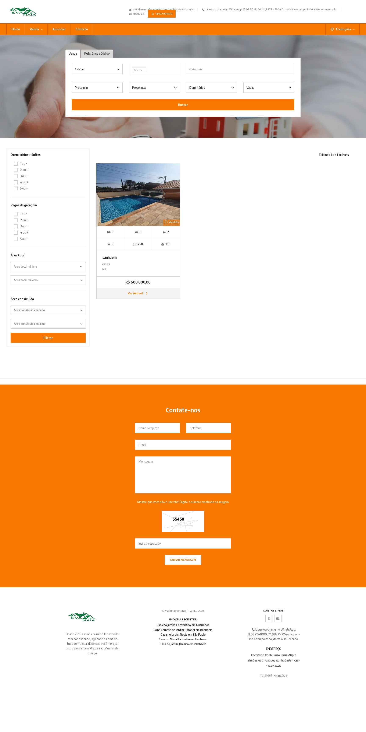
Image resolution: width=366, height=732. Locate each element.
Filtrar (48, 338)
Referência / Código (97, 53)
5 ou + (24, 188)
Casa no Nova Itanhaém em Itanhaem (183, 639)
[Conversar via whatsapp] (269, 618)
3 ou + (24, 176)
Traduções (343, 29)
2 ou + (24, 170)
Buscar (183, 105)
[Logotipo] (33, 11)
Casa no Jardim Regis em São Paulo (183, 634)
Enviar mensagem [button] (183, 559)
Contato (82, 29)
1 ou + (23, 163)
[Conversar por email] (278, 618)
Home (15, 29)
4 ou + (24, 182)
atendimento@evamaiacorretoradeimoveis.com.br (163, 9)
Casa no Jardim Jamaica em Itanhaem (183, 644)
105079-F (138, 13)
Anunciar (59, 29)
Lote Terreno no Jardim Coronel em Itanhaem (183, 630)
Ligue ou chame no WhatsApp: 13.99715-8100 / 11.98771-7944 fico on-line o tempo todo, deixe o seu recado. (271, 9)
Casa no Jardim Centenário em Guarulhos (183, 625)
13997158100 (163, 13)
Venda (35, 29)
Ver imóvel (135, 293)
